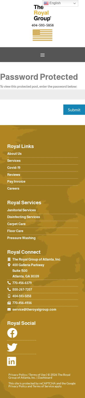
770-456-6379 (22, 283)
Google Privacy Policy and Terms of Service (42, 385)
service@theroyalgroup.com (34, 309)
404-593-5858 (21, 296)
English (55, 3)
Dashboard (45, 377)
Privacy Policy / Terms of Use (27, 374)
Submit (74, 109)
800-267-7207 (22, 289)
